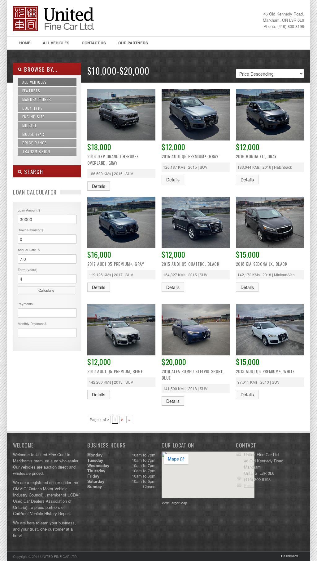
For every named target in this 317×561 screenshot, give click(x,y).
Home (24, 43)
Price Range (34, 142)
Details (98, 186)
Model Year (33, 134)
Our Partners (133, 43)
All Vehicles (56, 43)
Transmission (36, 151)
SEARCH (32, 172)
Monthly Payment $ (32, 323)
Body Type (32, 108)
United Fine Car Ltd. (59, 31)
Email (249, 485)
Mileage (29, 125)
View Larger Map (174, 502)
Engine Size (33, 116)
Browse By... (40, 69)
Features (31, 90)
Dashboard (289, 555)
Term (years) (27, 269)
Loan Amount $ (29, 209)
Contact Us (94, 43)
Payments (25, 303)
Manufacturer (36, 99)
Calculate (46, 290)
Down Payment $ (30, 229)
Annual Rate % (29, 249)
